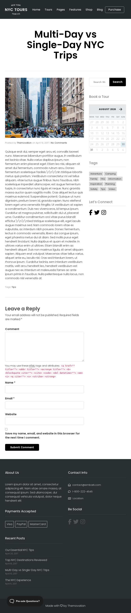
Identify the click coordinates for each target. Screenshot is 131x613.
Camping (110, 173)
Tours (48, 10)
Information (114, 178)
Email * (9, 398)
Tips (14, 287)
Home (36, 10)
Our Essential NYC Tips (19, 550)
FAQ (103, 178)
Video (112, 189)
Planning (110, 184)
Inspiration (96, 184)
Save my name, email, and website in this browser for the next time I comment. (42, 436)
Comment (12, 329)
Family (93, 178)
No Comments (59, 142)
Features (75, 10)
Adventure (96, 173)
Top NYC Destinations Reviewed (26, 560)
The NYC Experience (18, 580)
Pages (61, 10)
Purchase (114, 9)
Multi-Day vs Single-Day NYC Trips (27, 570)
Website (11, 414)
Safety (93, 189)
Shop (89, 10)
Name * (10, 383)
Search (117, 82)
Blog (100, 10)
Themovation (24, 142)
